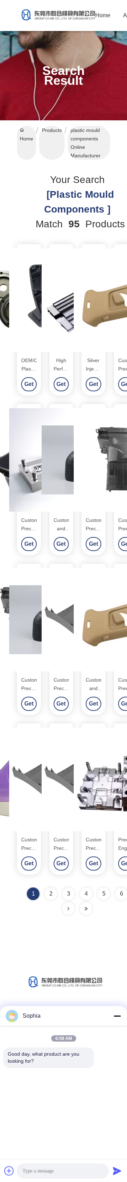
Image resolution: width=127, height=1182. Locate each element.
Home (102, 15)
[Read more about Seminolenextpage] (68, 908)
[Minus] (117, 1016)
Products (52, 130)
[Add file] (9, 1170)
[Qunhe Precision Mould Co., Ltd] (56, 15)
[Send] (117, 1170)
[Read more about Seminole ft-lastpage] (86, 908)
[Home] (63, 989)
